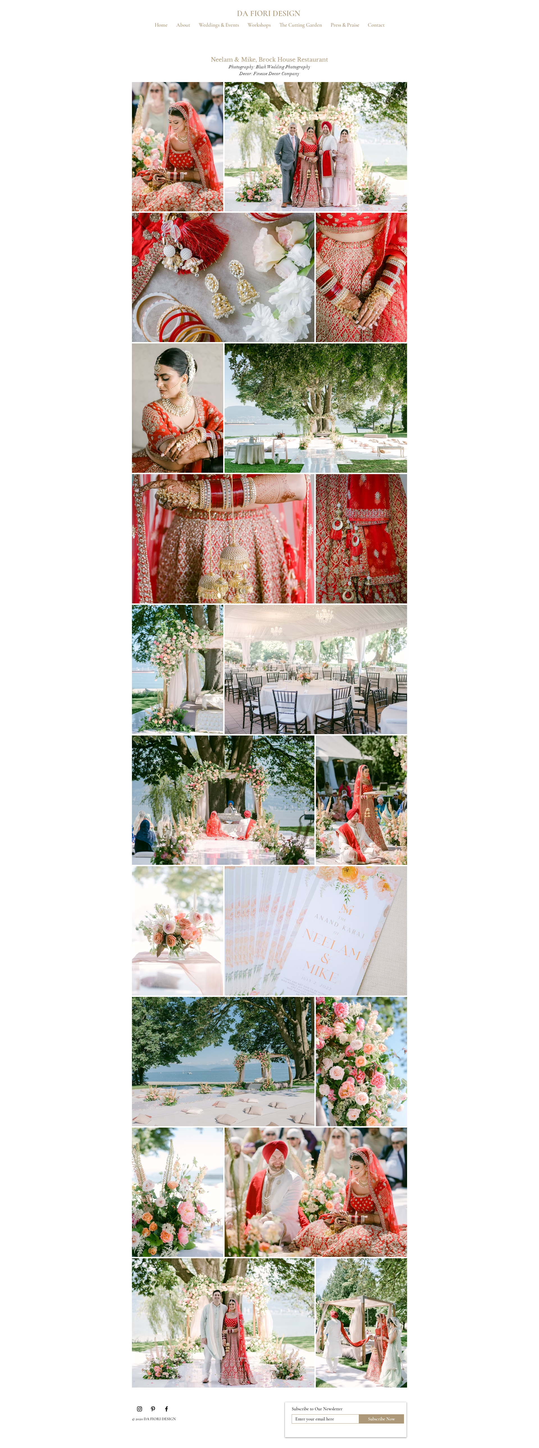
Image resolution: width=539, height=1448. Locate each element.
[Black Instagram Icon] (139, 1409)
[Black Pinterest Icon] (153, 1409)
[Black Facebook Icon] (166, 1409)
